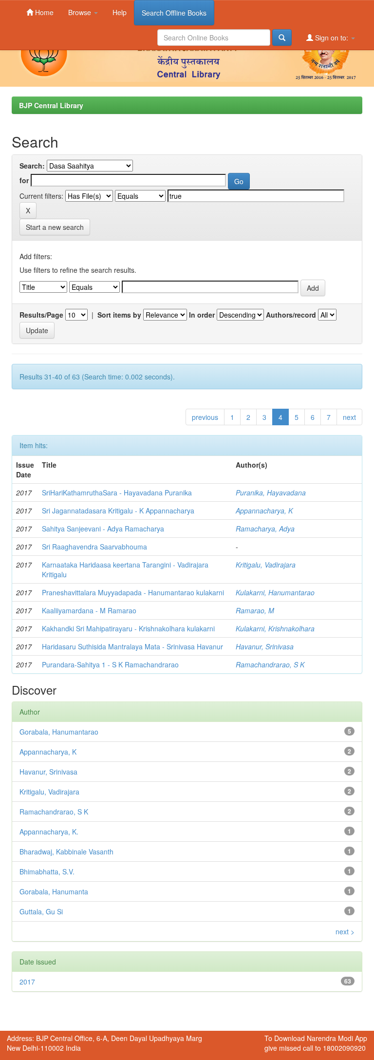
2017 (27, 981)
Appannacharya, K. (48, 831)
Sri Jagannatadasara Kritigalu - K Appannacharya (118, 510)
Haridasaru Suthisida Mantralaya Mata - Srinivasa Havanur (132, 646)
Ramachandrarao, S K (270, 664)
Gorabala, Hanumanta (53, 891)
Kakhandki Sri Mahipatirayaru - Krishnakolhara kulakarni (128, 628)
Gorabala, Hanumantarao (58, 732)
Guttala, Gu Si (41, 911)
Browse (80, 12)
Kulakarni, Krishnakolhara (275, 628)
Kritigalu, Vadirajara (266, 564)
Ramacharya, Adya (265, 528)
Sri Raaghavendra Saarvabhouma (94, 546)
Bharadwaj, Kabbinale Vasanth (66, 851)
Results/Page (41, 315)
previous (205, 417)
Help (119, 12)
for (24, 180)
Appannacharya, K (264, 510)
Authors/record (291, 315)
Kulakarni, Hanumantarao (275, 592)
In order (202, 315)
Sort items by (119, 315)
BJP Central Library (51, 105)
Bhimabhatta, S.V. (47, 871)
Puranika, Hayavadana (271, 492)
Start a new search (55, 227)
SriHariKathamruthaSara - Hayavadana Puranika (117, 492)
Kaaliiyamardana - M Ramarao (89, 610)
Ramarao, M (255, 610)
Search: (32, 165)
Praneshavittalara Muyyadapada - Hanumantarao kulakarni (133, 592)
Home (43, 12)
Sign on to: (331, 37)
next (349, 417)
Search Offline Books (174, 13)
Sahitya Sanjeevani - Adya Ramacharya (103, 528)
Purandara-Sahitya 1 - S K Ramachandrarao (110, 664)
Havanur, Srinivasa (265, 646)
